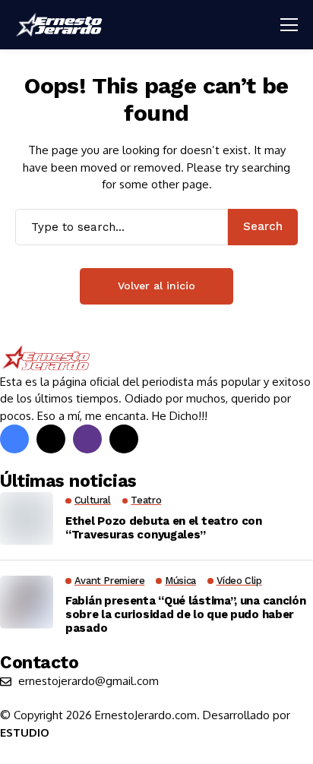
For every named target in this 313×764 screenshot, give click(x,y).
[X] (50, 439)
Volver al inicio (156, 285)
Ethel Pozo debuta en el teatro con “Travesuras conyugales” (163, 527)
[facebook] (14, 439)
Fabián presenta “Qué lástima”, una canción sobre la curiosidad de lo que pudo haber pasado (185, 614)
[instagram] (87, 439)
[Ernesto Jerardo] (60, 24)
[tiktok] (123, 439)
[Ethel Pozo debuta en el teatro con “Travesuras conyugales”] (26, 518)
